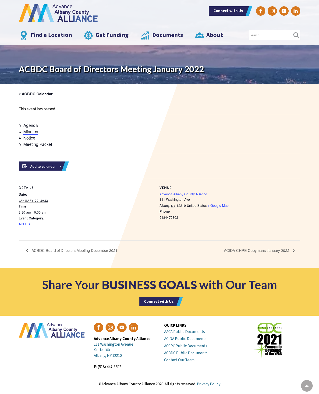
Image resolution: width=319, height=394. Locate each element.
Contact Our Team (179, 360)
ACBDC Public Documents (186, 353)
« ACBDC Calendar (36, 94)
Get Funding (112, 35)
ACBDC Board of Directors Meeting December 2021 (74, 250)
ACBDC (24, 224)
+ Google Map (218, 205)
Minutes (30, 131)
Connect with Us (228, 11)
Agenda (30, 125)
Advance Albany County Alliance (183, 194)
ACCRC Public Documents (185, 346)
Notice (29, 138)
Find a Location (51, 35)
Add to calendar (43, 166)
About (214, 35)
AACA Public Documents (184, 332)
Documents (167, 35)
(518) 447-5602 (109, 367)
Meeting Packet (37, 144)
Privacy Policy (208, 384)
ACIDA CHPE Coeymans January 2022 (257, 250)
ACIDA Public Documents (185, 339)
